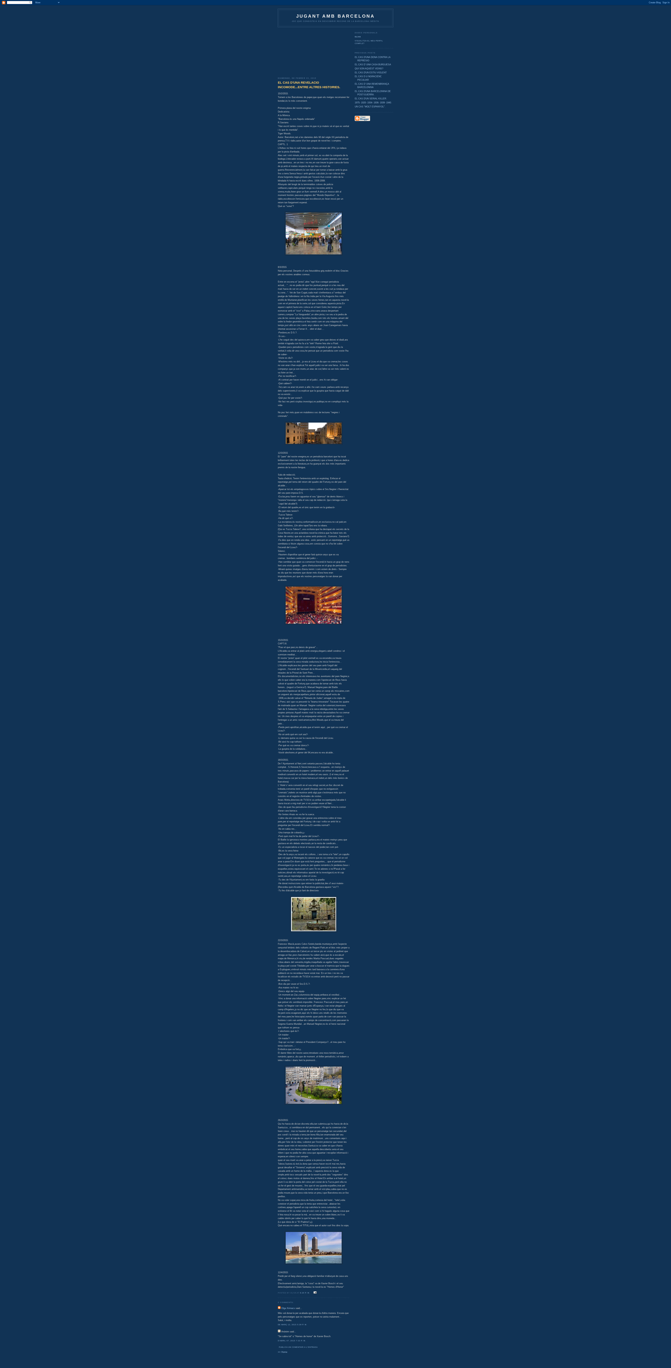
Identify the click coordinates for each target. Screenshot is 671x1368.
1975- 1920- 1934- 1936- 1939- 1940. (373, 102)
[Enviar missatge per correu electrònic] (315, 1292)
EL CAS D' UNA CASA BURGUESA (373, 64)
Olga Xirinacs (288, 1308)
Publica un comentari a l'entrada (298, 1347)
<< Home (282, 1352)
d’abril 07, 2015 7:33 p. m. (292, 1341)
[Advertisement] (314, 51)
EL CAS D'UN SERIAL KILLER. (371, 98)
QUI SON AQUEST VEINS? (369, 68)
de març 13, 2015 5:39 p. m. (292, 1325)
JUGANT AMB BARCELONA (335, 16)
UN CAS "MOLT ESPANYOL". (370, 106)
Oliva (358, 37)
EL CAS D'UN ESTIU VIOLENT (371, 72)
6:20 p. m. (305, 1293)
